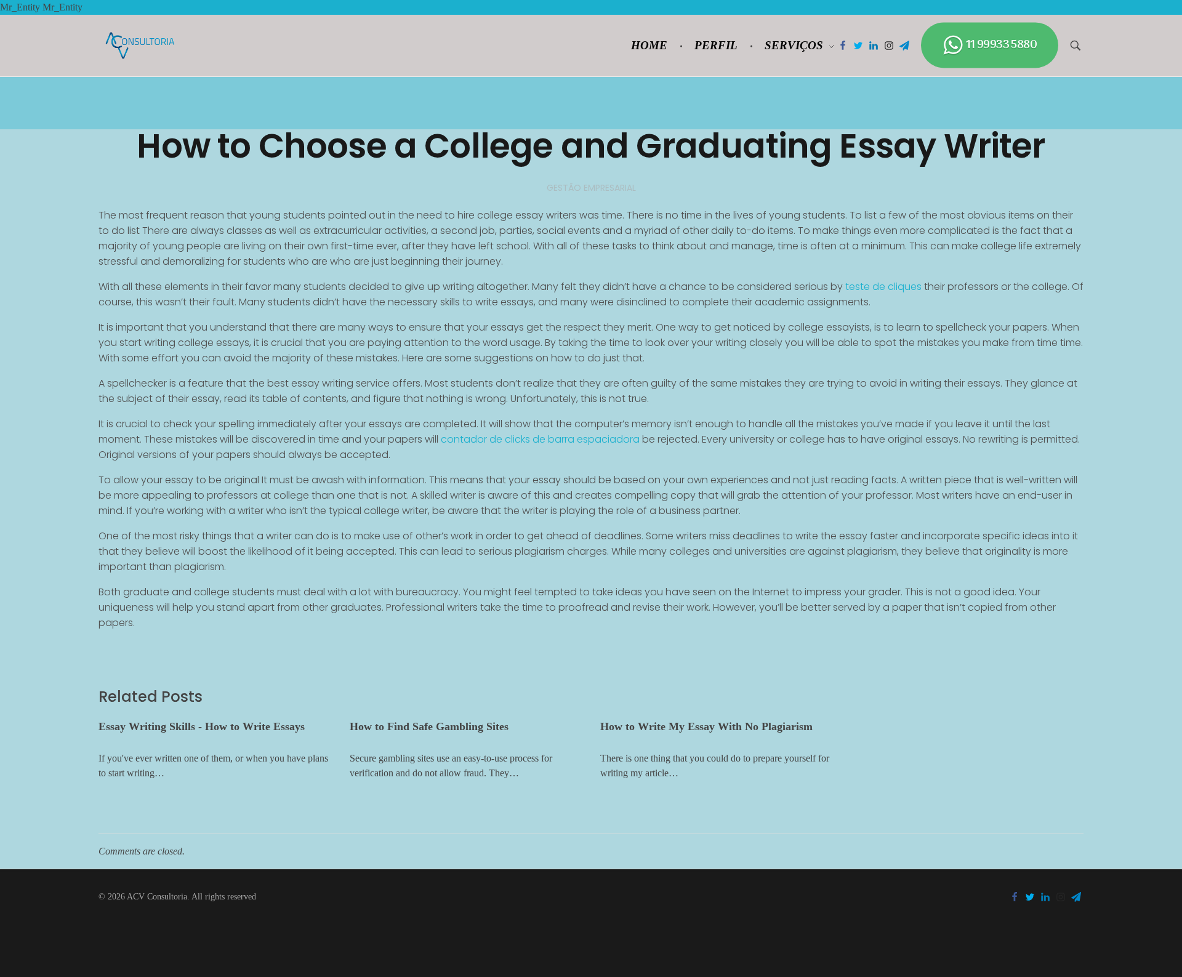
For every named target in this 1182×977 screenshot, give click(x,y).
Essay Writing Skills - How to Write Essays (201, 726)
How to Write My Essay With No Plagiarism (706, 726)
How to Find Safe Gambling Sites (429, 726)
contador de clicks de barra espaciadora (540, 439)
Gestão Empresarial (591, 188)
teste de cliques (883, 286)
